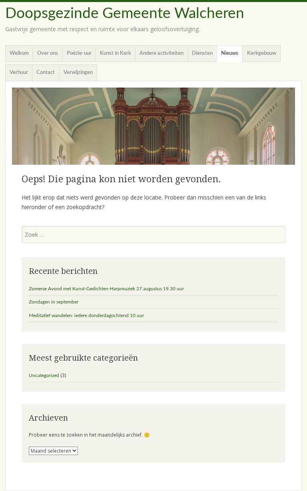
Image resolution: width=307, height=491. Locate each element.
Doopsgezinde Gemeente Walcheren (124, 13)
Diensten (202, 53)
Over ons (47, 53)
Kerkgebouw (261, 53)
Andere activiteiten (161, 53)
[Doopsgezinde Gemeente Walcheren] (153, 126)
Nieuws (229, 53)
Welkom (19, 53)
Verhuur (19, 72)
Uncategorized (44, 375)
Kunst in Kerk (115, 53)
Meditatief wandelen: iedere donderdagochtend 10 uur (86, 315)
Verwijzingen (78, 72)
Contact (45, 72)
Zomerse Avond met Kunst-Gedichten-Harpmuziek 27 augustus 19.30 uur (106, 288)
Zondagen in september (53, 301)
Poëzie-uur (79, 53)
